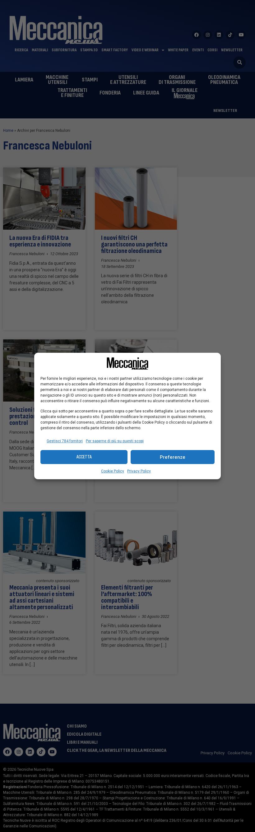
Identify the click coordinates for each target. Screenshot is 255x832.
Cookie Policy (112, 471)
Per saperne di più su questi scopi (115, 441)
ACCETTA (84, 457)
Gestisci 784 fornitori (65, 441)
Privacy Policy (139, 471)
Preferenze (172, 457)
